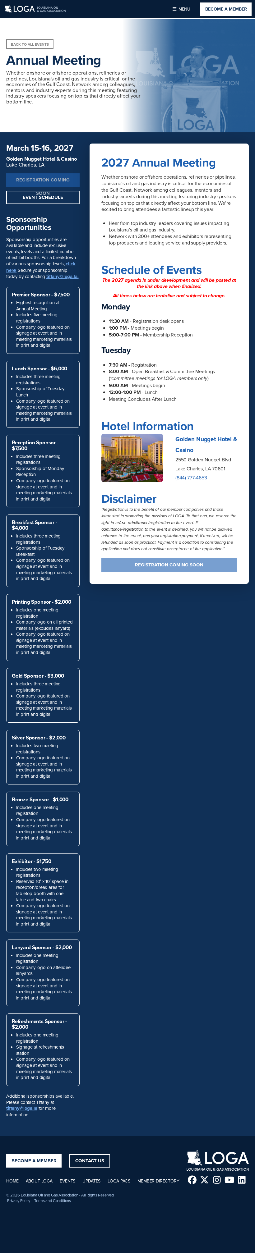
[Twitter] (204, 1180)
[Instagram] (216, 1180)
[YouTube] (229, 1180)
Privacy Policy (18, 1200)
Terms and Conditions (52, 1200)
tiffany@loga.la (21, 1108)
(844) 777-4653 (191, 477)
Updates (91, 1181)
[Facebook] (192, 1180)
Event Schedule (43, 197)
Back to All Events (30, 44)
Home (12, 1181)
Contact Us (89, 1160)
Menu (183, 9)
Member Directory (158, 1181)
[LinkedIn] (241, 1180)
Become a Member (226, 9)
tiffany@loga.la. (62, 276)
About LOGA (39, 1181)
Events (67, 1181)
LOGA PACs (119, 1181)
